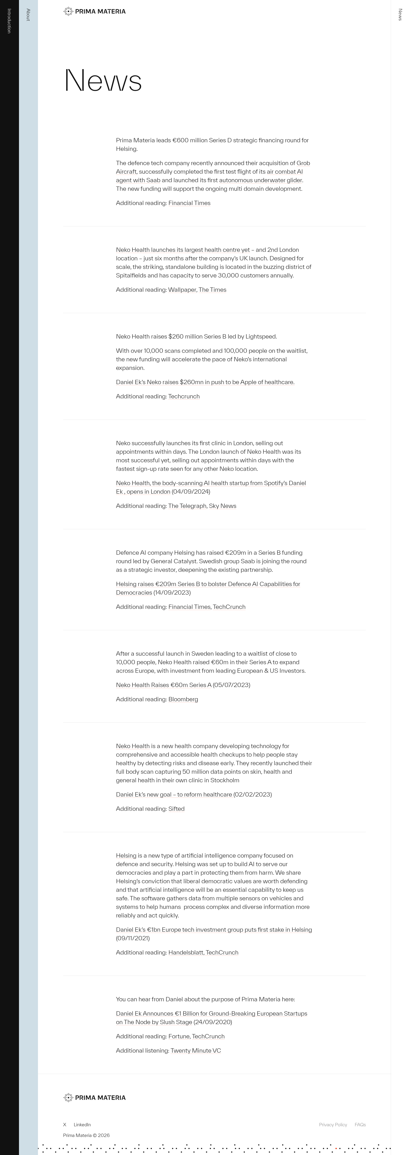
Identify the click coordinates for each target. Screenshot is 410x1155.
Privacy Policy (333, 1124)
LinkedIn (82, 1124)
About (34, 6)
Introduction (16, 12)
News (407, 6)
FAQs (360, 1124)
